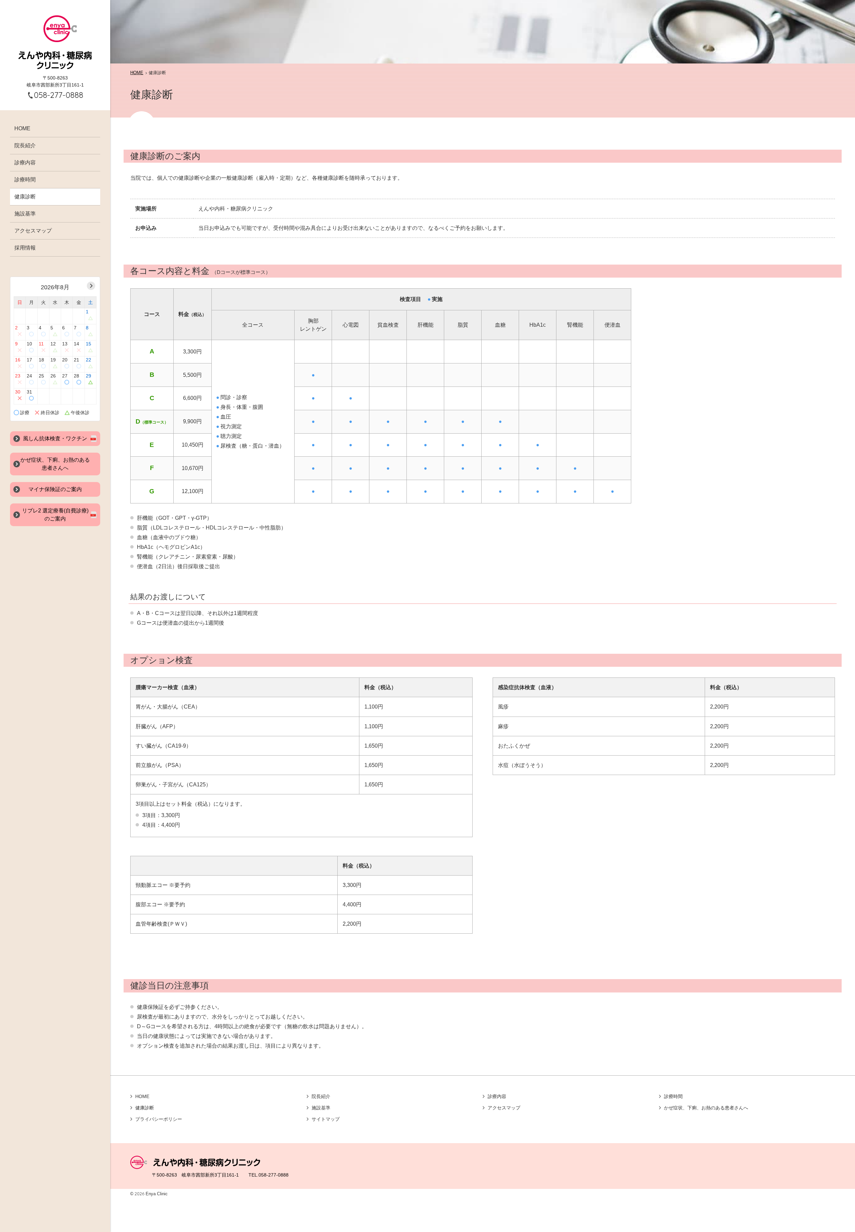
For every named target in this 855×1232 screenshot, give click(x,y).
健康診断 (25, 196)
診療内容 (25, 162)
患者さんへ (55, 464)
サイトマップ (326, 1119)
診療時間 (25, 179)
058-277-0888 (58, 95)
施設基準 (25, 213)
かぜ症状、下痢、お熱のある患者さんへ (706, 1107)
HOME (22, 128)
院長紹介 (25, 145)
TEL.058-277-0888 (268, 1175)
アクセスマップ (33, 231)
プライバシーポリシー (158, 1119)
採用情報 (25, 248)
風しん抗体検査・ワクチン (55, 438)
